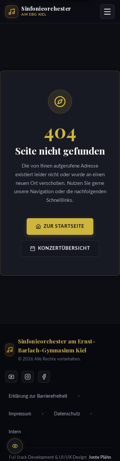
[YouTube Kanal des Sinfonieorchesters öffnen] (11, 377)
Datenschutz (67, 414)
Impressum (20, 414)
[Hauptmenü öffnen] (107, 11)
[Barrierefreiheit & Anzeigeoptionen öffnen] (15, 446)
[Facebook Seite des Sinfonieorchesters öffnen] (44, 377)
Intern (15, 432)
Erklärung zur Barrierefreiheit (38, 396)
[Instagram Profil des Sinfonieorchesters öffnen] (28, 377)
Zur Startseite (64, 226)
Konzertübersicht (64, 248)
